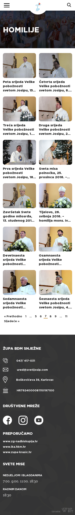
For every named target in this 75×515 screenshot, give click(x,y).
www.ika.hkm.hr (14, 446)
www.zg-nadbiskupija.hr (20, 441)
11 (66, 316)
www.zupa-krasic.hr (17, 452)
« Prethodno (13, 316)
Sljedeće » (11, 321)
